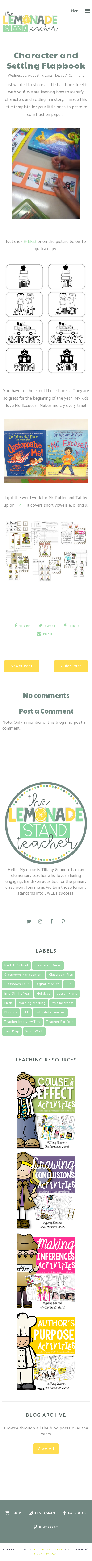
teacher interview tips (22, 1022)
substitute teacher (50, 1012)
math (8, 1003)
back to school (16, 965)
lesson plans (67, 993)
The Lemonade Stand (48, 1549)
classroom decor (47, 965)
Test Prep (11, 1031)
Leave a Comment (69, 75)
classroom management (23, 975)
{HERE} (30, 241)
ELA (69, 984)
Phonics (10, 1012)
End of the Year (17, 993)
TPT (20, 505)
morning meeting (32, 1003)
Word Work (34, 1031)
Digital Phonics (47, 984)
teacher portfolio (60, 1022)
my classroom (63, 1003)
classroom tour (16, 984)
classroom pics (61, 975)
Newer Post (22, 666)
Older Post (71, 666)
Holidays (43, 993)
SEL (26, 1012)
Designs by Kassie (46, 1554)
